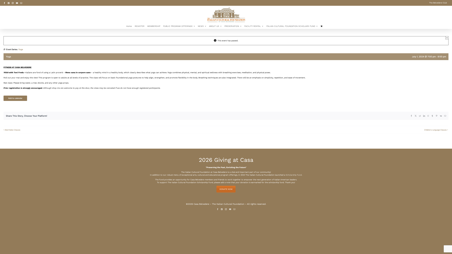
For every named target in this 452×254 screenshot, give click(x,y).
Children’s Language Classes (435, 130)
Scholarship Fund (294, 175)
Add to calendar (15, 98)
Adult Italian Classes (12, 130)
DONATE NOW (226, 189)
